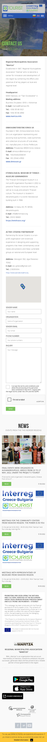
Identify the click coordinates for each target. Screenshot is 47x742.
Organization (12, 317)
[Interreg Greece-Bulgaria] (34, 8)
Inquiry (9, 346)
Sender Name (11, 307)
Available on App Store (23, 688)
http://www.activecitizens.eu (17, 272)
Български (34, 16)
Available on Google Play (23, 679)
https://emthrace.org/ (15, 220)
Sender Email (11, 327)
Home (5, 49)
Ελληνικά (42, 16)
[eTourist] (13, 8)
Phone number (12, 336)
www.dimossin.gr (13, 161)
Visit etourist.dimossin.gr (12, 696)
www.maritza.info (14, 116)
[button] (23, 288)
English (38, 16)
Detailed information (21, 740)
